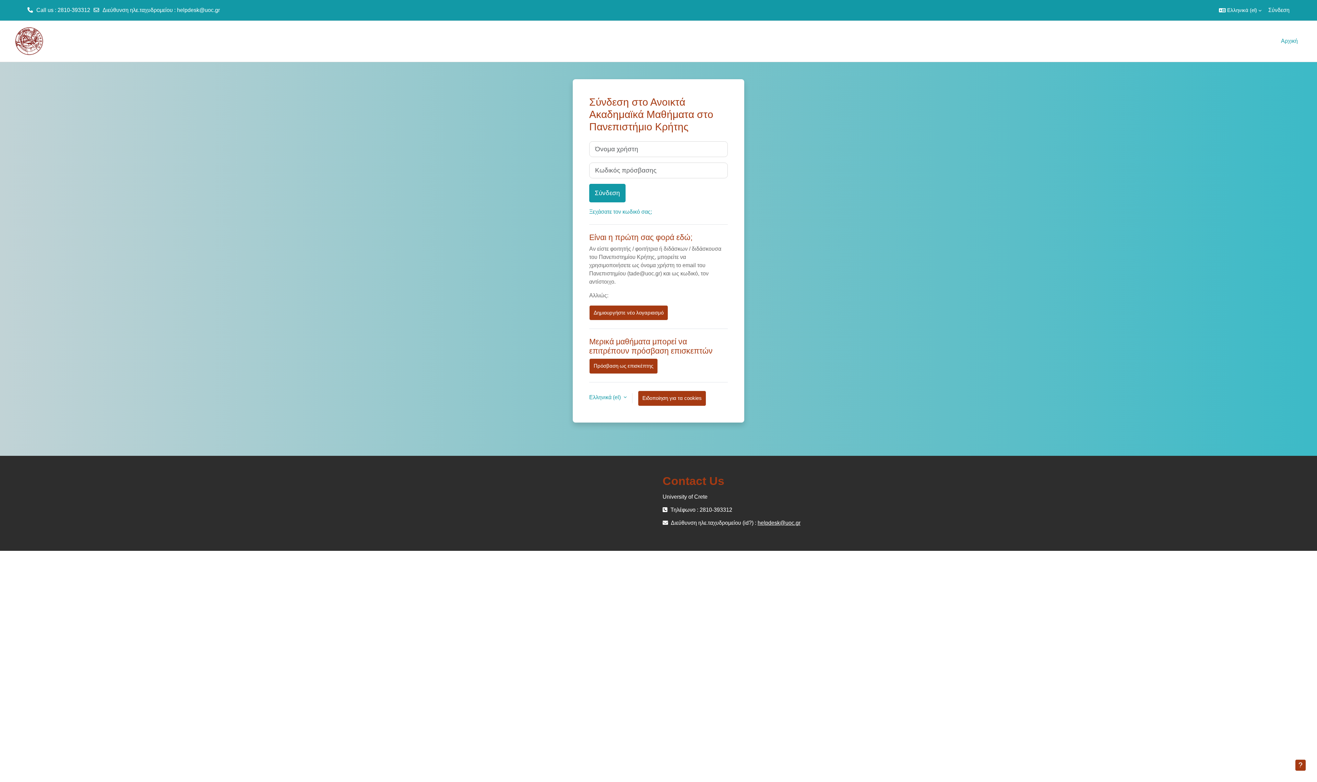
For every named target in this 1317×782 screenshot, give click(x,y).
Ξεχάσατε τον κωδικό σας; (620, 212)
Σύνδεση (1279, 10)
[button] (1240, 10)
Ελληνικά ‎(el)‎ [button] (605, 397)
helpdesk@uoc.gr (198, 10)
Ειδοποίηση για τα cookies (672, 398)
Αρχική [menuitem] (1289, 41)
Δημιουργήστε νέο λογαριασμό (629, 313)
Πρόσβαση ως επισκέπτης (623, 366)
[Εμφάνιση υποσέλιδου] (1300, 765)
